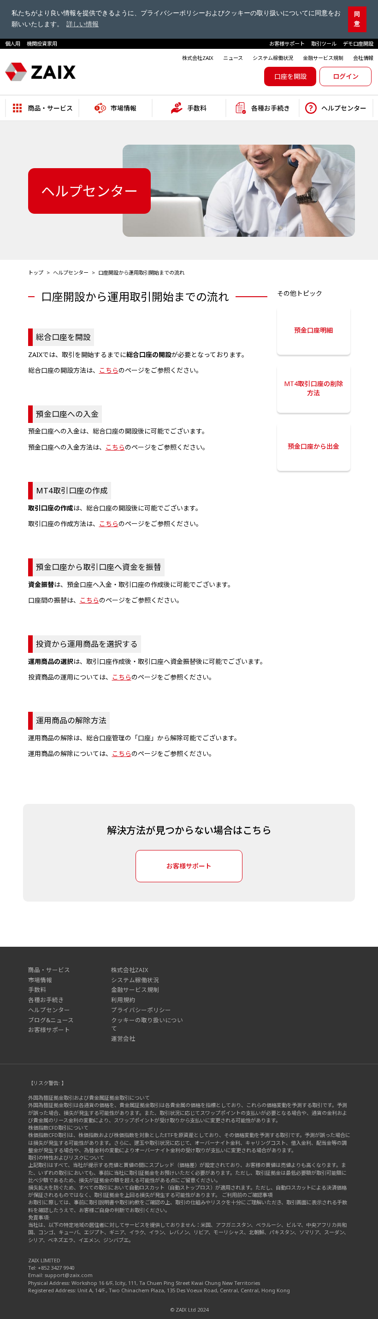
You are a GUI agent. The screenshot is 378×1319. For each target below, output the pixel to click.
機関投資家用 (42, 43)
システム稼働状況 (273, 57)
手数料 (37, 990)
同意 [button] (357, 19)
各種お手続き (46, 1000)
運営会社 (123, 1039)
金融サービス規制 (323, 57)
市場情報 (40, 980)
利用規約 (123, 1000)
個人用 (12, 43)
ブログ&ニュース (51, 1020)
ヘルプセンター (71, 272)
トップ (35, 272)
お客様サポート (287, 43)
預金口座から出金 (313, 446)
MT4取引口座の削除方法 (313, 388)
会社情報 (363, 57)
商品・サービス (49, 970)
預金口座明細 (313, 330)
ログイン (346, 76)
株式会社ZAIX (197, 57)
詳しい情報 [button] (82, 24)
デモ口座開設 (358, 43)
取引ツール (324, 43)
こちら (108, 370)
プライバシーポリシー (141, 1010)
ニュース (233, 57)
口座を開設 (290, 76)
